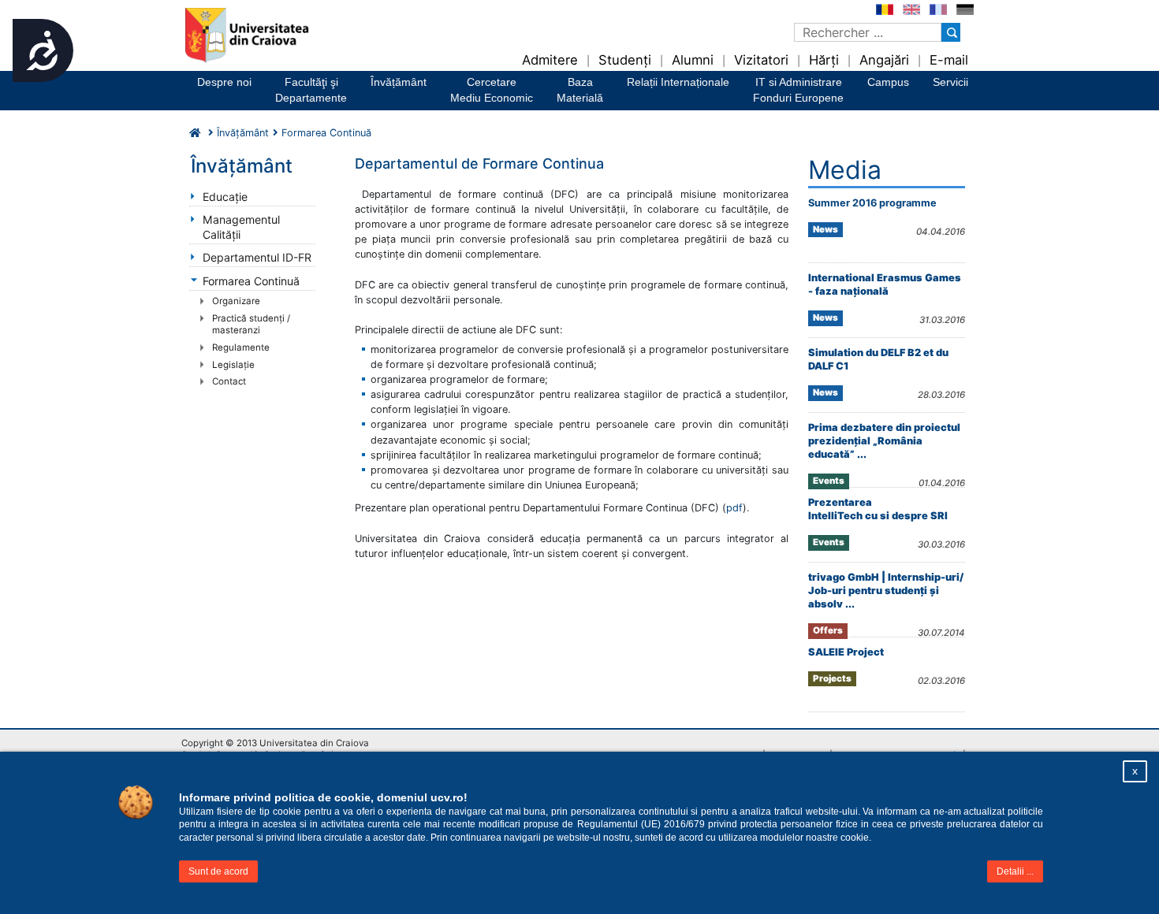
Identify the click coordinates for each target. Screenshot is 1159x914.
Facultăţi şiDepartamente (311, 90)
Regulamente (241, 347)
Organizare (236, 301)
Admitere (550, 60)
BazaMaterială (580, 90)
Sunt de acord (218, 871)
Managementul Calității (241, 227)
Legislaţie (233, 364)
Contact (229, 381)
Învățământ (399, 82)
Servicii (950, 82)
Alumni (693, 60)
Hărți (824, 60)
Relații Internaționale (678, 82)
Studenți (624, 60)
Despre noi (224, 82)
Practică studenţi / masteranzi (251, 324)
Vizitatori (761, 60)
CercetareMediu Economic (491, 90)
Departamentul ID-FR (257, 257)
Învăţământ (243, 133)
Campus (888, 82)
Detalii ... (1015, 871)
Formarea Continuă (251, 281)
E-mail (949, 60)
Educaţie (225, 196)
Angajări (884, 60)
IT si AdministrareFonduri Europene (798, 90)
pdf (734, 508)
